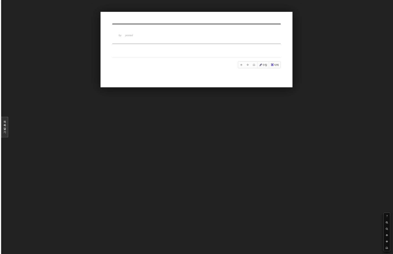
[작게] (387, 229)
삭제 (276, 64)
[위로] (387, 235)
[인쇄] (387, 248)
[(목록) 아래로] (387, 241)
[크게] (387, 222)
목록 (4, 127)
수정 (264, 64)
